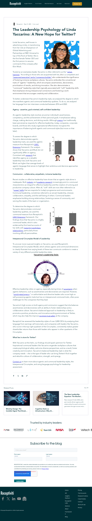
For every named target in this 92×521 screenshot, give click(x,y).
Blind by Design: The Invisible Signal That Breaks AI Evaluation (16, 410)
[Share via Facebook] (13, 376)
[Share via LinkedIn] (22, 376)
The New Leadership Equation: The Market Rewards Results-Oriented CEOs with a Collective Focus (74, 395)
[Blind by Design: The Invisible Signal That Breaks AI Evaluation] (17, 398)
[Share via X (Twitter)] (18, 376)
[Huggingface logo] (24, 498)
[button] (49, 3)
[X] (8, 498)
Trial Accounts (82, 493)
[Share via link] (27, 376)
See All (86, 388)
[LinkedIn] (13, 498)
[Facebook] (3, 498)
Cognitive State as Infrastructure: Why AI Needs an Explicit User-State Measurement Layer (46, 410)
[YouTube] (19, 498)
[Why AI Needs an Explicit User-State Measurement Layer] (46, 398)
